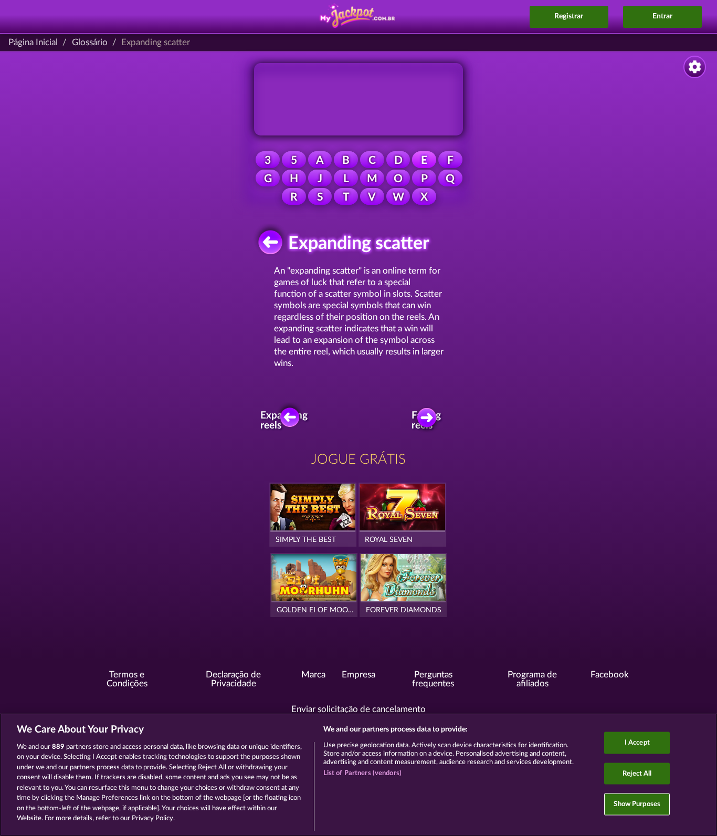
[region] (358, 774)
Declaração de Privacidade (233, 679)
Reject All (637, 773)
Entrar (662, 16)
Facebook (610, 674)
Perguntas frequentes (433, 679)
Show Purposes (637, 804)
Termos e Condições (127, 679)
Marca (313, 674)
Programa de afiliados (532, 679)
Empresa (358, 674)
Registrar (568, 16)
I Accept (637, 742)
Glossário (90, 42)
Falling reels (426, 421)
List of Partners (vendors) (362, 773)
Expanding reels (287, 421)
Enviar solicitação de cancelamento (358, 709)
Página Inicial (33, 42)
